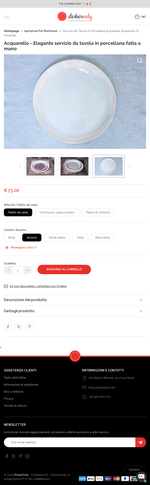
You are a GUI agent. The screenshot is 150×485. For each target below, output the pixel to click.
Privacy (8, 398)
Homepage (11, 31)
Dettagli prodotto (19, 311)
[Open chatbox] (141, 476)
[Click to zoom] (140, 60)
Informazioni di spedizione (21, 384)
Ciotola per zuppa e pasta (57, 212)
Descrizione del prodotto (25, 300)
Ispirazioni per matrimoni (40, 31)
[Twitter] (14, 457)
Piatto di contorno (98, 212)
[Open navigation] (7, 17)
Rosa (11, 237)
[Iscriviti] (140, 442)
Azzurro (32, 237)
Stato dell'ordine (15, 377)
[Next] (129, 166)
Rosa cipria (103, 237)
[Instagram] (27, 457)
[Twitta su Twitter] (19, 326)
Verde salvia (57, 237)
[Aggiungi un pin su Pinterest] (29, 326)
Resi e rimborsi (13, 391)
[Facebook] (7, 457)
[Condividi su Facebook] (8, 326)
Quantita (10, 263)
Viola (80, 237)
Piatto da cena (18, 212)
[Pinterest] (20, 457)
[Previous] (20, 166)
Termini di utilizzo (15, 405)
